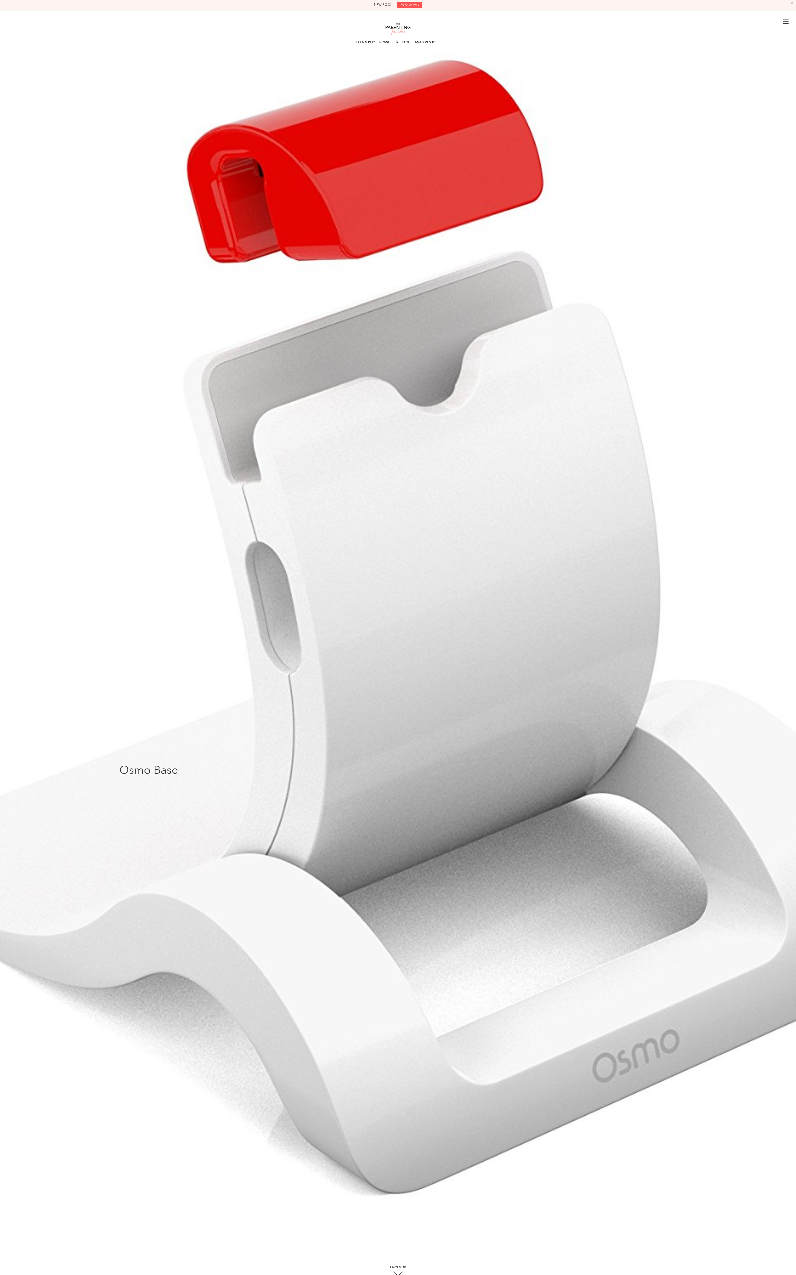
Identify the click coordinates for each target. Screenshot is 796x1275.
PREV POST (20, 650)
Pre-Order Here (409, 5)
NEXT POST (776, 650)
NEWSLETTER (388, 42)
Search (441, 42)
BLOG (406, 42)
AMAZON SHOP (426, 42)
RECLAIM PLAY (365, 42)
